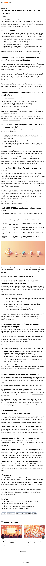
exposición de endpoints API (15, 198)
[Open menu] (43, 2)
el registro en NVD (9, 98)
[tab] (20, 551)
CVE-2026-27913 (37, 385)
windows (34, 513)
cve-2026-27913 (19, 513)
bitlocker (4, 513)
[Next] (43, 537)
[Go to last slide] (3, 537)
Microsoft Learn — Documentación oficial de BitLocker (16, 508)
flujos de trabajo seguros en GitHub (15, 332)
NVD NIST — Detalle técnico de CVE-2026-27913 (15, 503)
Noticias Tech (4, 8)
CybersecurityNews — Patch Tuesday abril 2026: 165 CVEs (17, 505)
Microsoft (33, 21)
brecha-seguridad (11, 513)
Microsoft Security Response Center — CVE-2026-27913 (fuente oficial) (20, 501)
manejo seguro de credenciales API (11, 120)
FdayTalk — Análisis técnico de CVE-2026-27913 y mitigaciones (18, 506)
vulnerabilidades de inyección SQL (35, 422)
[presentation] (11, 531)
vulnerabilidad (28, 513)
